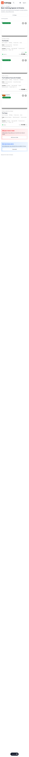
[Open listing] (14, 46)
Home (2, 6)
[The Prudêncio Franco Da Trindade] (14, 66)
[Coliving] (6, 2)
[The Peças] (14, 101)
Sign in (24, 2)
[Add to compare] (23, 23)
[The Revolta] (14, 29)
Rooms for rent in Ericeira (7, 154)
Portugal (8, 6)
